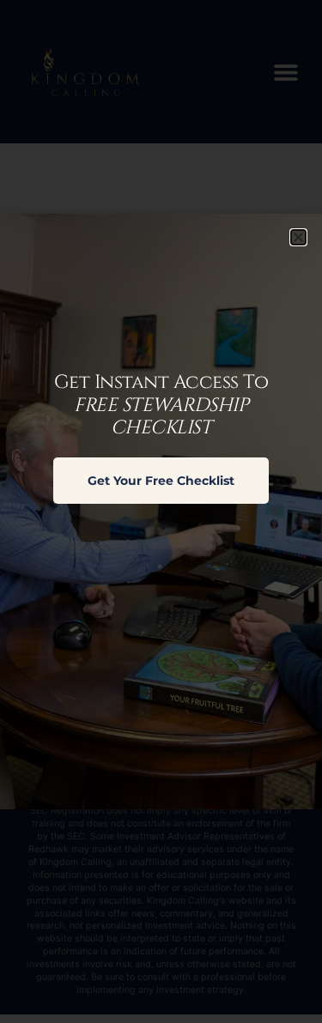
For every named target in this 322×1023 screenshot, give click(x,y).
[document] (161, 511)
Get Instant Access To (161, 405)
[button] (298, 237)
